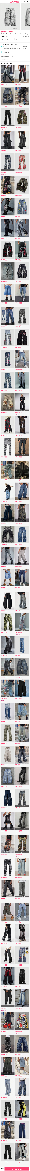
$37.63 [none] (3, 1140)
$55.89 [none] (17, 326)
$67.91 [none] (3, 655)
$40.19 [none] (17, 922)
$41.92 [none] (3, 347)
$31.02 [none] (3, 587)
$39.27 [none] (17, 721)
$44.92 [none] (17, 544)
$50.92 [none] (3, 632)
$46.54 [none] (17, 412)
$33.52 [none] (3, 566)
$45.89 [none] (17, 480)
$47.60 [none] (3, 303)
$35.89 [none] (17, 523)
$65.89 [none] (17, 281)
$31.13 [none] (3, 831)
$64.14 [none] (3, 1031)
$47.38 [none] (3, 986)
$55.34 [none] (3, 1119)
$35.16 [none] (3, 369)
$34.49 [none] (17, 587)
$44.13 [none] (17, 1008)
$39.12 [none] (3, 943)
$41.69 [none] (3, 877)
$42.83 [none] (3, 501)
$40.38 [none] (17, 303)
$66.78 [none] (17, 150)
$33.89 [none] (3, 106)
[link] (22, 2)
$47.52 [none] (3, 677)
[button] (2, 2)
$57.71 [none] (3, 480)
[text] (15, 16)
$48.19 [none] (17, 1162)
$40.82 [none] (17, 854)
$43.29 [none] (17, 84)
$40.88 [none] (3, 326)
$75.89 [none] (3, 150)
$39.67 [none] (17, 390)
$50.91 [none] (3, 172)
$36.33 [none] (3, 523)
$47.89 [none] (3, 412)
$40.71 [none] (3, 390)
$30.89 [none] (3, 195)
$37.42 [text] (3, 32)
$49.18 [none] (17, 127)
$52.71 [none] (17, 501)
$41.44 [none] (3, 1008)
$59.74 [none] (3, 698)
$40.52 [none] (3, 84)
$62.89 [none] (3, 281)
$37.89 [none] (17, 1075)
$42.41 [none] (17, 611)
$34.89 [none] (17, 195)
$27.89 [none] (17, 216)
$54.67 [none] (17, 986)
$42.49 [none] (3, 457)
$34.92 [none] (3, 544)
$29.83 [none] (17, 1140)
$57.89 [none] (17, 238)
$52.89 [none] (3, 216)
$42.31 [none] (17, 435)
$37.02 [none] (17, 677)
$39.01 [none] (3, 965)
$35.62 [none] (3, 435)
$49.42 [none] (3, 238)
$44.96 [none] (3, 127)
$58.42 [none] (17, 369)
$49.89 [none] (17, 259)
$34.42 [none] (17, 172)
